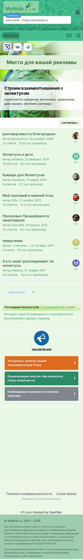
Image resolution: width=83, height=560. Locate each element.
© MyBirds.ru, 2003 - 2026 (22, 520)
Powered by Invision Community (41, 498)
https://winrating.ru (35, 20)
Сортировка (69, 123)
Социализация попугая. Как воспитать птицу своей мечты (35, 378)
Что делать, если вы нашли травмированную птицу (26, 363)
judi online (13, 20)
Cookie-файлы (66, 493)
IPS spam (27, 512)
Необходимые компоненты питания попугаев (33, 394)
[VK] (17, 47)
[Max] (7, 47)
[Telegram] (28, 47)
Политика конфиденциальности (29, 493)
